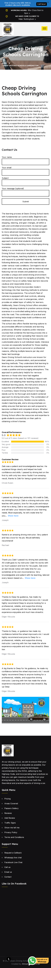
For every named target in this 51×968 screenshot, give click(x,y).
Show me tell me (11, 827)
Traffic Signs (10, 823)
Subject (5, 178)
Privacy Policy (10, 832)
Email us (8, 872)
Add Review (9, 818)
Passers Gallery (11, 808)
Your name (7, 157)
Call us (7, 867)
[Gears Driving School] (8, 29)
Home (5, 63)
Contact (7, 877)
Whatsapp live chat (13, 857)
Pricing (7, 799)
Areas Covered (11, 803)
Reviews (8, 813)
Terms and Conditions (14, 837)
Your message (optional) (13, 188)
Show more (13, 516)
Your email (6, 167)
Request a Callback (13, 853)
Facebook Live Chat (13, 862)
